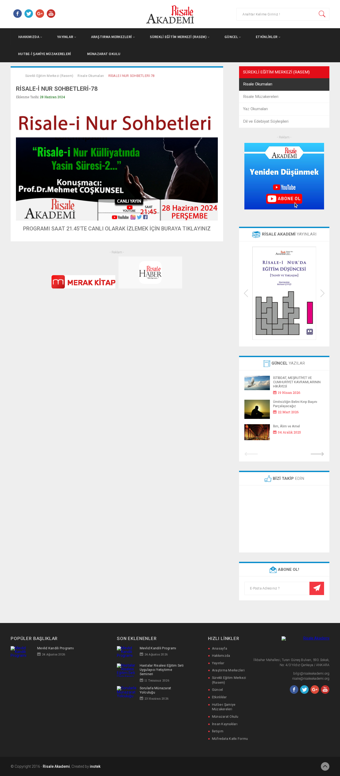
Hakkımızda (29, 36)
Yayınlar (65, 36)
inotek (95, 766)
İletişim (217, 731)
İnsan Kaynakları (224, 724)
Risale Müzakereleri (260, 96)
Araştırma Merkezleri (112, 36)
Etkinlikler (267, 36)
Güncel (231, 36)
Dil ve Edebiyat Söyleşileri (265, 121)
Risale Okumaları (91, 76)
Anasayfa (219, 648)
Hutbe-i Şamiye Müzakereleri (44, 53)
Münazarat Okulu (104, 53)
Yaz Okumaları (255, 108)
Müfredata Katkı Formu (230, 739)
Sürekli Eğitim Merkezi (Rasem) (179, 36)
